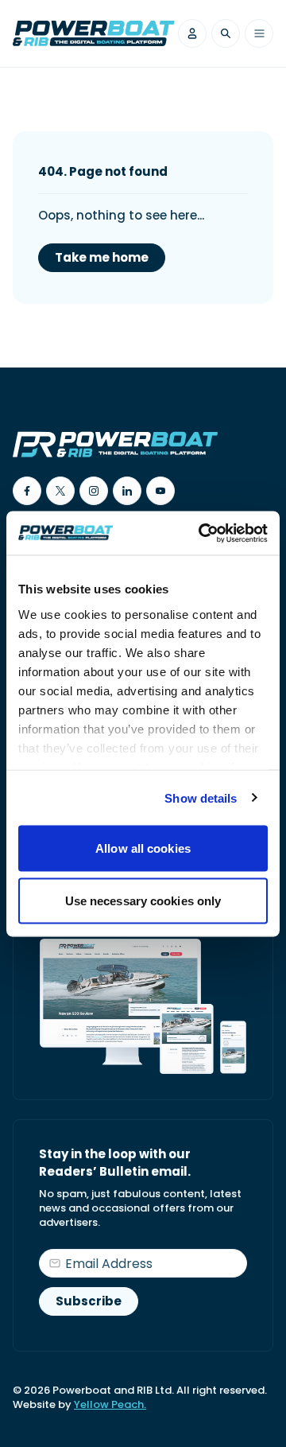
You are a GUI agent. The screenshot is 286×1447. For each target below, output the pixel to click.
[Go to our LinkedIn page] (127, 490)
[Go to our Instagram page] (93, 490)
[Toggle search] (225, 33)
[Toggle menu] (259, 33)
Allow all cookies (143, 848)
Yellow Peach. (110, 1404)
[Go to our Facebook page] (27, 490)
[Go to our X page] (60, 490)
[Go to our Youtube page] (160, 490)
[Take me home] (94, 33)
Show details (200, 797)
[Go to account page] (192, 33)
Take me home (102, 257)
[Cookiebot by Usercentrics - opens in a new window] (202, 533)
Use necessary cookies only (143, 900)
